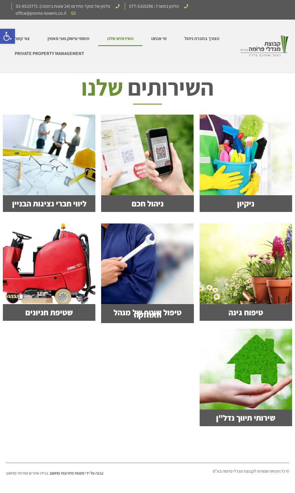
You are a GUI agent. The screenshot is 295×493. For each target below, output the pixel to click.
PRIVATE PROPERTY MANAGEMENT (49, 53)
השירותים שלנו (120, 38)
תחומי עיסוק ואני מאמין (68, 38)
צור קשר (22, 38)
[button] (7, 36)
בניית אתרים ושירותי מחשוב (27, 473)
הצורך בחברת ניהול (201, 38)
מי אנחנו (159, 38)
